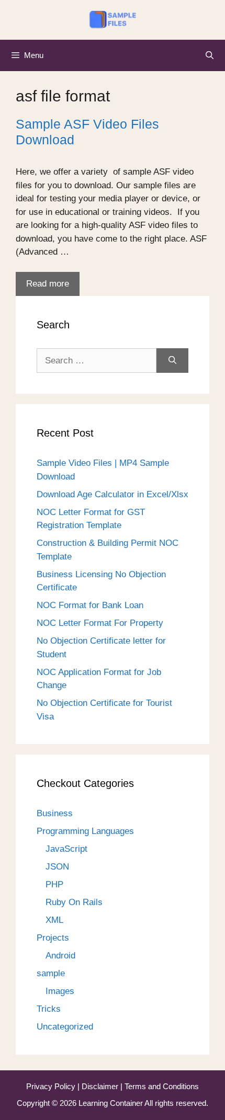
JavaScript (66, 849)
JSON (57, 867)
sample (51, 973)
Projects (53, 938)
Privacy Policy (51, 1086)
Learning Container (110, 1103)
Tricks (49, 1009)
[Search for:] (96, 360)
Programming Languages (85, 831)
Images (60, 991)
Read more (47, 284)
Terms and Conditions (162, 1086)
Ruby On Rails (74, 902)
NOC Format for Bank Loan (90, 605)
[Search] (172, 360)
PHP (54, 884)
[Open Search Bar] (209, 55)
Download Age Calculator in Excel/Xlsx (112, 494)
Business (55, 813)
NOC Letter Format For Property (100, 623)
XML (54, 920)
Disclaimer (101, 1086)
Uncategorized (65, 1027)
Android (60, 956)
